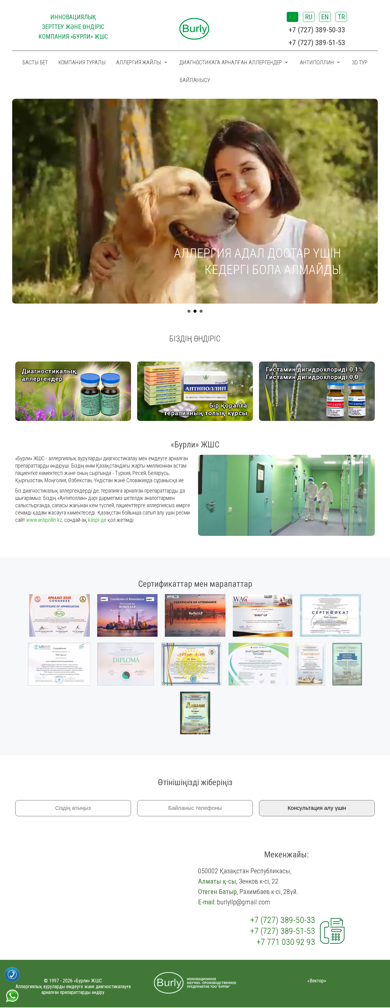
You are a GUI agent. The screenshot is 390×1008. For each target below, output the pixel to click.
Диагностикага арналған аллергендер (230, 62)
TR (341, 17)
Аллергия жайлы (138, 62)
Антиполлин (317, 62)
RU (308, 17)
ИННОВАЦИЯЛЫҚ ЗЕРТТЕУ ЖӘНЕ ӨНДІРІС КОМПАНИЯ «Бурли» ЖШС (73, 26)
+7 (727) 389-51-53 (317, 42)
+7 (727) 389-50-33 (317, 30)
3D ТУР (359, 62)
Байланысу (195, 80)
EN (325, 17)
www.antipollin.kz (44, 520)
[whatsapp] (12, 991)
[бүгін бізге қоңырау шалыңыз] (12, 969)
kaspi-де (97, 520)
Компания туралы (82, 62)
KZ (292, 17)
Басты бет (35, 62)
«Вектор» (316, 981)
